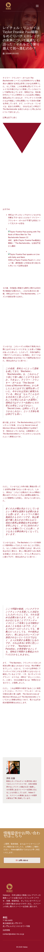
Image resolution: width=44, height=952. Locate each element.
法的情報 (6, 930)
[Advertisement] (22, 182)
